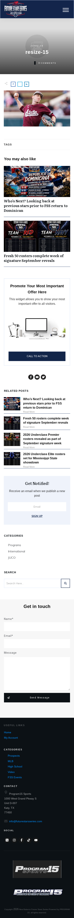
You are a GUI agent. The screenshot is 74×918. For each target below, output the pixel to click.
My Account (11, 737)
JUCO (12, 557)
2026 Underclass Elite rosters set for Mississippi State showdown (44, 458)
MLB (10, 761)
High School (15, 766)
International (16, 551)
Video (11, 772)
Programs (14, 545)
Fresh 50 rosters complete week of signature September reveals (37, 244)
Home (7, 732)
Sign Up (37, 516)
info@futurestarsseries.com (25, 821)
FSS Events (15, 777)
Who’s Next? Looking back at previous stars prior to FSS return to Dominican (37, 191)
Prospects (14, 755)
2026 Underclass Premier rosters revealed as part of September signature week (42, 439)
